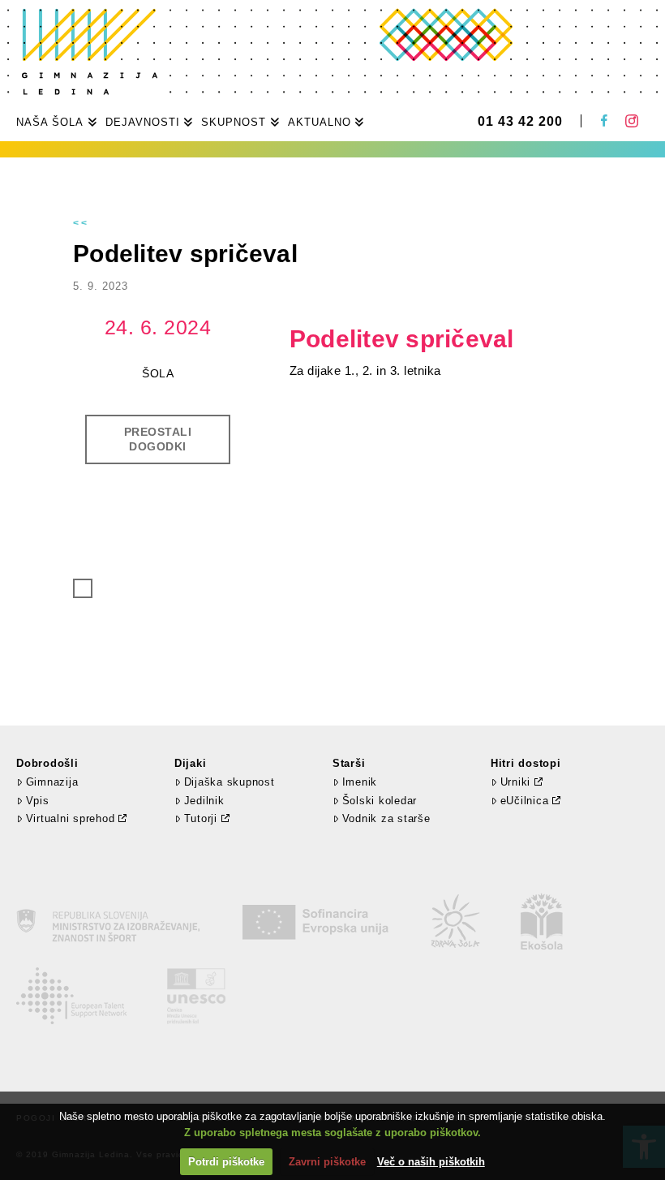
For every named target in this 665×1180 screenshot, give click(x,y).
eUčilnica (524, 801)
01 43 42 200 (520, 121)
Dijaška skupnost (229, 782)
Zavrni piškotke (327, 1162)
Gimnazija (52, 782)
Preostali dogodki (158, 439)
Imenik (359, 782)
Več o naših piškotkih (431, 1162)
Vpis (37, 801)
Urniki (515, 782)
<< (81, 223)
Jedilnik (204, 801)
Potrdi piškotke (226, 1162)
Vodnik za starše (386, 818)
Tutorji (200, 818)
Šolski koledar (379, 801)
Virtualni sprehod (70, 818)
